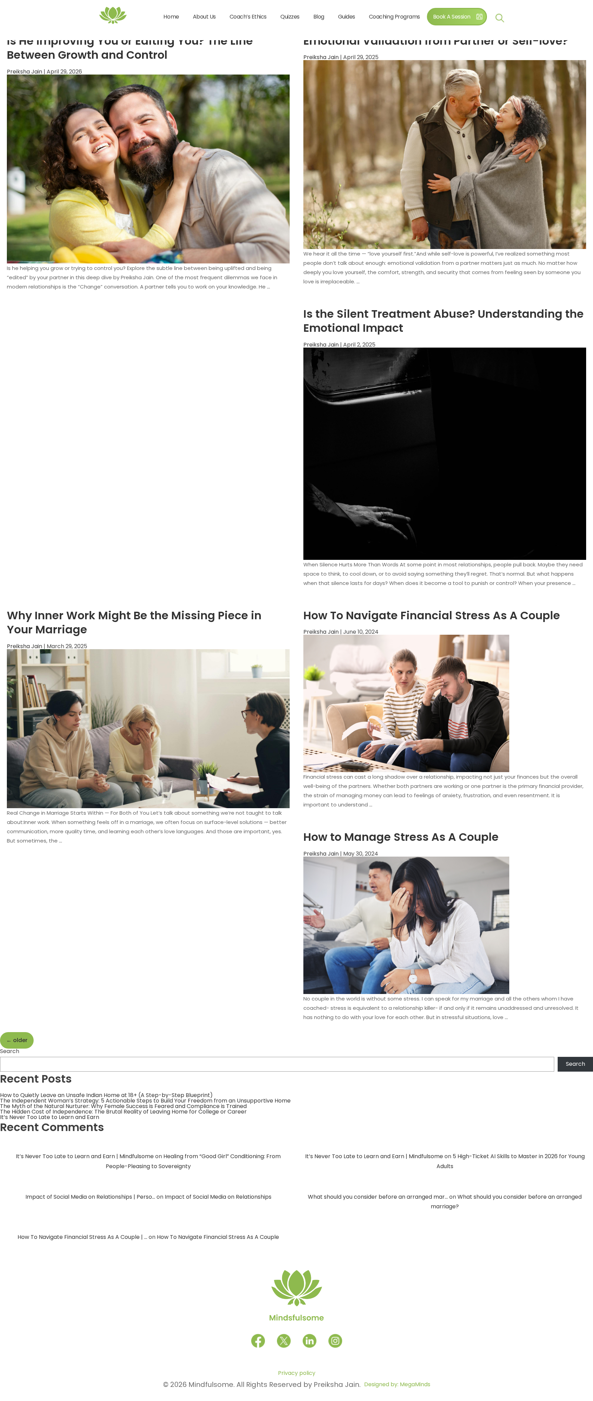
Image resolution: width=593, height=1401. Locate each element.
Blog (318, 17)
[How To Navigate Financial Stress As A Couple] (406, 703)
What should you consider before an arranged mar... (378, 1197)
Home (171, 17)
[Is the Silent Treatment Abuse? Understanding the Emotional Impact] (444, 453)
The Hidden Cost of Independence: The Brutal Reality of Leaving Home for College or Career (123, 1112)
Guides (346, 17)
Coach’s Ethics (248, 17)
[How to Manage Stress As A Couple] (406, 925)
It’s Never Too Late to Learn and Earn (49, 1117)
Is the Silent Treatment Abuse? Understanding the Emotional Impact (443, 321)
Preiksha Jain (24, 72)
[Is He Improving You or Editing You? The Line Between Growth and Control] (148, 168)
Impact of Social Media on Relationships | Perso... (90, 1197)
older (16, 1040)
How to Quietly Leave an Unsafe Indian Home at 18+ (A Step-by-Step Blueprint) (106, 1095)
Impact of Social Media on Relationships (218, 1197)
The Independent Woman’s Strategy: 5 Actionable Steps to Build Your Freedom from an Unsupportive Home (145, 1101)
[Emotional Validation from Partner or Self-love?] (444, 154)
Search (9, 1051)
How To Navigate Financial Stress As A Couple (431, 615)
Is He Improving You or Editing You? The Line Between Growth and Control (130, 48)
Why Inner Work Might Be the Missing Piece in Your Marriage (134, 622)
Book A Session (451, 17)
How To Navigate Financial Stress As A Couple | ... (82, 1237)
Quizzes (290, 17)
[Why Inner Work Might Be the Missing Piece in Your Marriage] (148, 728)
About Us (204, 17)
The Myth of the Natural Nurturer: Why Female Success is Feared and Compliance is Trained (123, 1106)
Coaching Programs (394, 17)
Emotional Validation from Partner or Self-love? (435, 40)
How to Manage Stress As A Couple (401, 837)
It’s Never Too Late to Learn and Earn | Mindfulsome (85, 1156)
